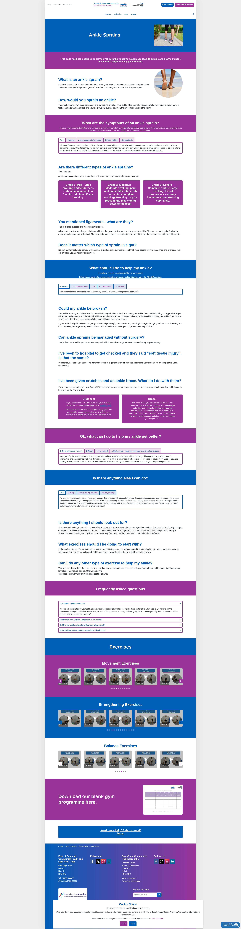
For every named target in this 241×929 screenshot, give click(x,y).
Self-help (117, 14)
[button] (159, 894)
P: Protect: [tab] (64, 286)
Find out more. (158, 918)
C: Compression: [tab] (105, 286)
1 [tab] (111, 688)
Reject (133, 923)
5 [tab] (118, 688)
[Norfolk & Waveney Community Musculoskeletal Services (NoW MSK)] (119, 4)
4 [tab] (116, 688)
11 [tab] (129, 688)
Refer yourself (167, 4)
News (126, 14)
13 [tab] (129, 730)
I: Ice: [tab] (94, 286)
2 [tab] (113, 688)
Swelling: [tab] (70, 140)
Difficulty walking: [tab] (111, 140)
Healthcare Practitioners (184, 4)
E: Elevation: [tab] (120, 286)
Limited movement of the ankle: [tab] (89, 140)
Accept (124, 923)
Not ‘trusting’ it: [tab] (127, 140)
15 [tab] (133, 730)
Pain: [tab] (62, 140)
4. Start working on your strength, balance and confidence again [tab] (135, 451)
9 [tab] (126, 688)
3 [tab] (114, 688)
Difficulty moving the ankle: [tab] (88, 493)
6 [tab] (120, 688)
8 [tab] (124, 688)
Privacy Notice (57, 4)
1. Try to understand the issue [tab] (71, 451)
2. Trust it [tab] (89, 451)
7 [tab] (122, 688)
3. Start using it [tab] (102, 451)
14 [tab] (131, 730)
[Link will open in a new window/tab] (163, 800)
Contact (133, 14)
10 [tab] (128, 688)
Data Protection (67, 4)
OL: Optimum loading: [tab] (80, 286)
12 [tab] (128, 730)
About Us (108, 14)
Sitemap (49, 4)
